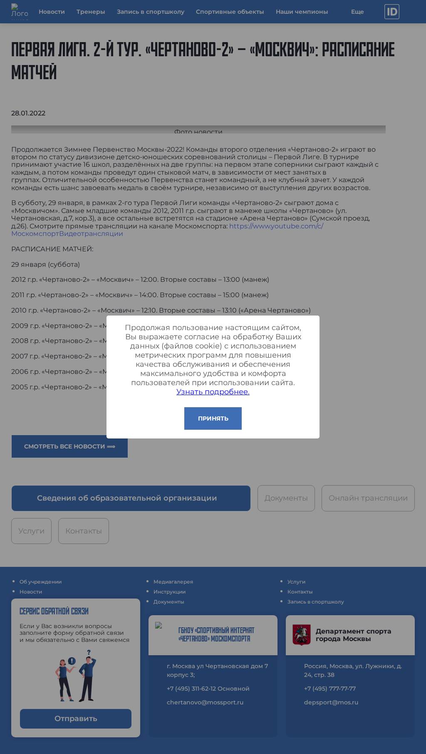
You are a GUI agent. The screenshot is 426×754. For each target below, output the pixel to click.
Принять (213, 418)
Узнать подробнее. (213, 391)
